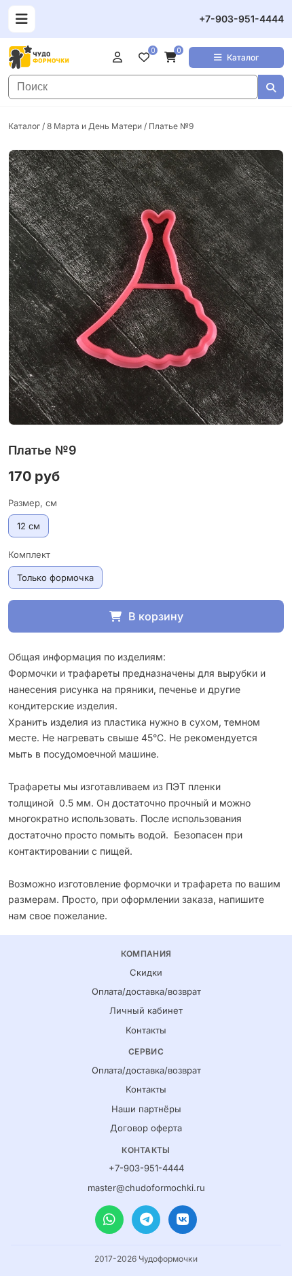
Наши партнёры (146, 1108)
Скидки (146, 972)
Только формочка (55, 577)
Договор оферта (146, 1127)
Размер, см (32, 502)
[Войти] (120, 57)
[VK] (182, 1219)
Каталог (243, 57)
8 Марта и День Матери (94, 126)
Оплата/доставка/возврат (146, 991)
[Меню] (21, 19)
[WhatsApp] (109, 1219)
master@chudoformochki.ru (146, 1187)
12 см (28, 525)
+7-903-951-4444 (241, 18)
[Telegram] (146, 1219)
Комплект (29, 554)
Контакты (146, 1030)
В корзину (155, 616)
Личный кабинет (146, 1010)
